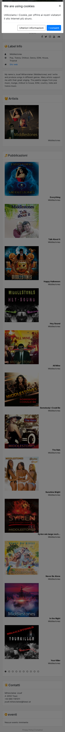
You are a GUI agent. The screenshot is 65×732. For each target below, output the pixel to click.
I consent (54, 27)
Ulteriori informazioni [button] (31, 27)
